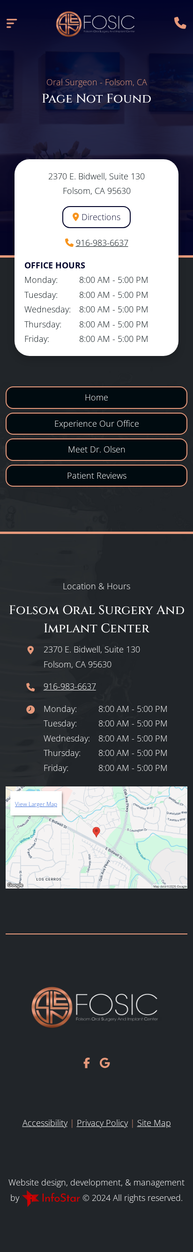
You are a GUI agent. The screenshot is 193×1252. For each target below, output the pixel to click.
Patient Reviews (96, 475)
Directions (99, 216)
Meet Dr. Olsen (97, 449)
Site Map (154, 1122)
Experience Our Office (96, 423)
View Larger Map (36, 804)
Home (96, 397)
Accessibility (44, 1122)
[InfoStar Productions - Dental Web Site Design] (52, 1197)
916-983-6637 (102, 242)
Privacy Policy (102, 1122)
